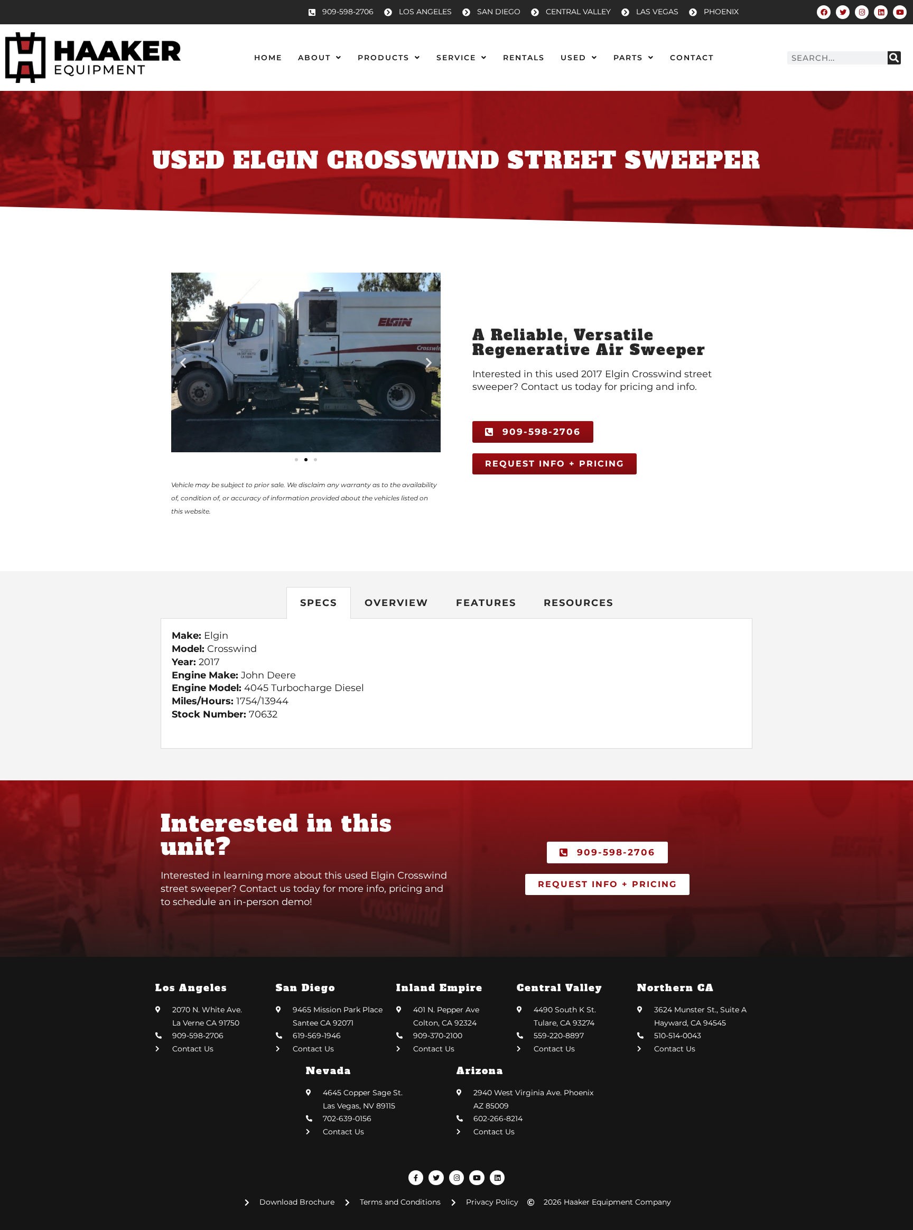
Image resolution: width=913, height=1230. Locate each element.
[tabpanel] (456, 684)
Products (383, 57)
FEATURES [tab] (486, 603)
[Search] (894, 57)
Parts (628, 57)
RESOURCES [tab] (578, 603)
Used (573, 57)
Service (456, 57)
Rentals (524, 57)
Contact (692, 57)
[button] (183, 362)
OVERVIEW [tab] (396, 603)
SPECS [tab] (318, 603)
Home (268, 57)
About (314, 57)
